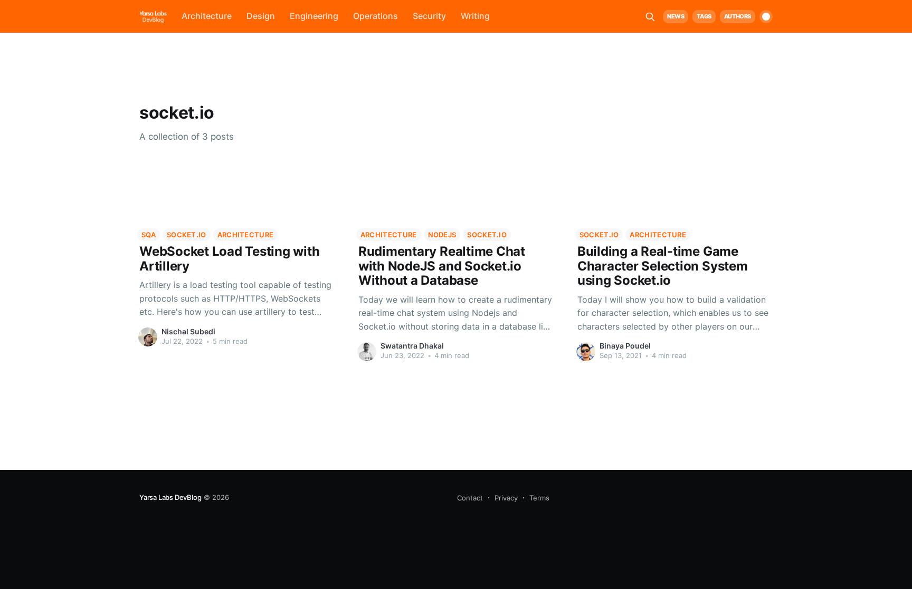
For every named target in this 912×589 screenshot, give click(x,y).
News (675, 16)
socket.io (186, 234)
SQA (148, 234)
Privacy (506, 498)
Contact (470, 498)
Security (429, 16)
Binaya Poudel (625, 345)
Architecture (207, 16)
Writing (475, 16)
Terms (539, 498)
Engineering (314, 16)
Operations (375, 16)
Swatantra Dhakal (412, 345)
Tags (704, 16)
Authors (737, 16)
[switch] (766, 16)
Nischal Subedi (188, 331)
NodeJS (442, 234)
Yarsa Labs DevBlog (170, 497)
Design (260, 16)
